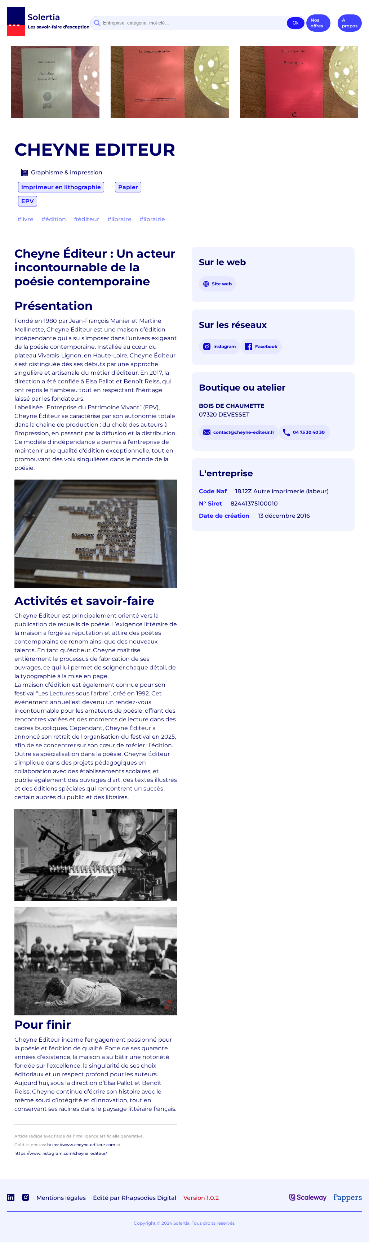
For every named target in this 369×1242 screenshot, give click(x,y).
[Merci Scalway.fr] (307, 1199)
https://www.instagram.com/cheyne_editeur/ (60, 1153)
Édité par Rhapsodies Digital (134, 1197)
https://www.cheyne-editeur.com (81, 1144)
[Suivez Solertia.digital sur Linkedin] (10, 1199)
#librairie (152, 219)
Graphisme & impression (66, 172)
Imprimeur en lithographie (61, 187)
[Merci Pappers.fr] (348, 1199)
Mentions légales (61, 1197)
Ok (296, 23)
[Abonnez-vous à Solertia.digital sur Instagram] (25, 1199)
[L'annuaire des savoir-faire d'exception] (48, 34)
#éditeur (86, 219)
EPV (27, 201)
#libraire (119, 219)
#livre (25, 219)
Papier (128, 187)
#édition (53, 219)
